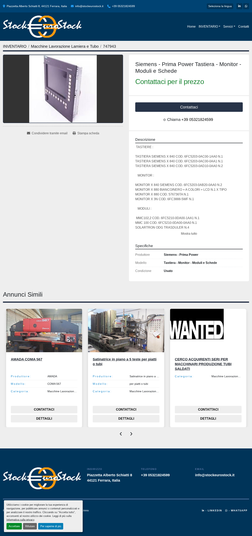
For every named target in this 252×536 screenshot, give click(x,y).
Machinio (84, 510)
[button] (209, 26)
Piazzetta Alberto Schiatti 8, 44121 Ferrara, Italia (37, 6)
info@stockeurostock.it (89, 6)
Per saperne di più (50, 526)
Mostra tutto (189, 233)
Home (191, 26)
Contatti (243, 26)
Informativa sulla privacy (20, 519)
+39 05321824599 (123, 6)
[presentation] (121, 433)
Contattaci (189, 107)
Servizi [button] (228, 26)
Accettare (14, 526)
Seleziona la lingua (220, 6)
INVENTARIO (208, 26)
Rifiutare (30, 526)
